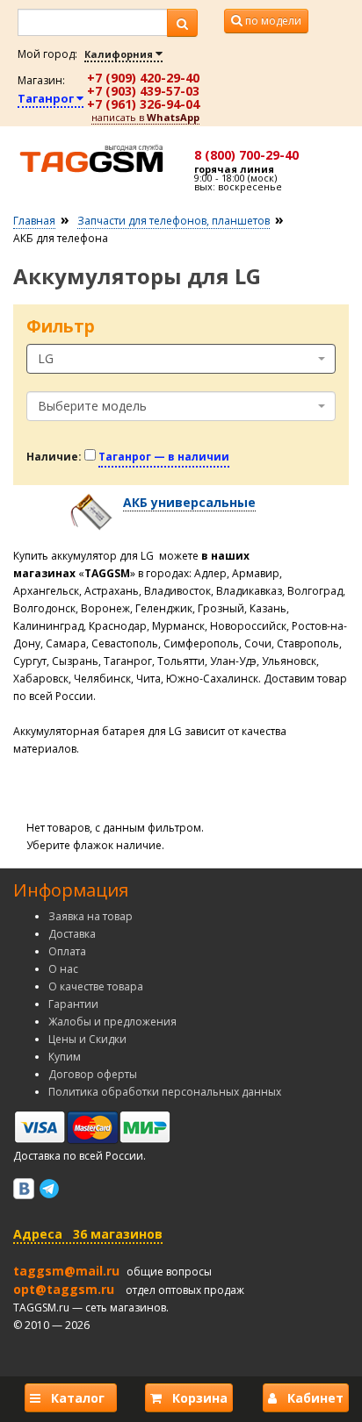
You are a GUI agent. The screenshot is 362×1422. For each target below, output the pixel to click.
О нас (63, 968)
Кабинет (310, 1398)
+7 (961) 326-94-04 (143, 104)
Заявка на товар (90, 916)
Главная (34, 220)
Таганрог (47, 98)
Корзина (195, 1398)
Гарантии (73, 1004)
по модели (272, 20)
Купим (64, 1056)
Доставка (72, 933)
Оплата (67, 951)
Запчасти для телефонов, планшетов (173, 220)
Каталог (76, 1398)
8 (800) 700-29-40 (246, 154)
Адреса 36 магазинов (88, 1233)
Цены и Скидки (87, 1039)
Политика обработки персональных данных (164, 1091)
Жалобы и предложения (112, 1021)
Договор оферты (92, 1074)
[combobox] (181, 359)
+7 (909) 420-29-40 (143, 77)
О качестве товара (95, 986)
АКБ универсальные (189, 502)
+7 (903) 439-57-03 (143, 90)
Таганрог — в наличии (163, 456)
